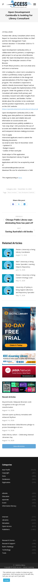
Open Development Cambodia (26, 192)
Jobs (14, 189)
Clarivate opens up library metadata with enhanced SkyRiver (17, 415)
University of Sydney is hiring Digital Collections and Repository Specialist (25, 289)
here (20, 177)
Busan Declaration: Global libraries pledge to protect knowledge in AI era (18, 425)
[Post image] (8, 253)
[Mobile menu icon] (34, 4)
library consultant (12, 192)
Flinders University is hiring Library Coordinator (25, 250)
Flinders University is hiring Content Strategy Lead (25, 276)
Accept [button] (6, 580)
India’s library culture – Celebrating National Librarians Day (18, 436)
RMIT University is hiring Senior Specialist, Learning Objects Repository (25, 264)
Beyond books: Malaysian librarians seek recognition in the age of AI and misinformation (16, 404)
